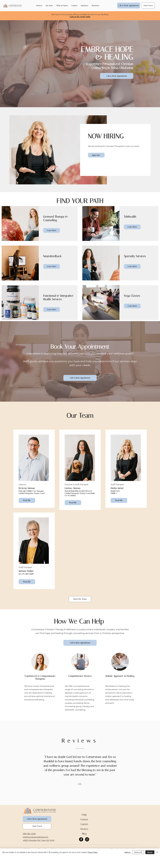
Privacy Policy (92, 852)
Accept (149, 852)
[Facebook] (81, 839)
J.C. (80, 784)
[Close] (157, 852)
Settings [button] (127, 852)
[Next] (153, 763)
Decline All (138, 852)
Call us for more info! (80, 17)
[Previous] (7, 763)
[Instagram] (87, 839)
